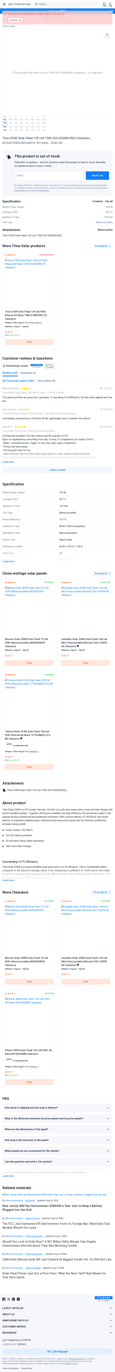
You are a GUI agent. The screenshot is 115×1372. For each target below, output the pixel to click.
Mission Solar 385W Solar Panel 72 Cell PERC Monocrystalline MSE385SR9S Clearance (26, 643)
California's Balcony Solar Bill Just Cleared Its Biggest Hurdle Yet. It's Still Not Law (56, 1259)
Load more (8, 462)
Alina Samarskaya (14, 1200)
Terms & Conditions (76, 1359)
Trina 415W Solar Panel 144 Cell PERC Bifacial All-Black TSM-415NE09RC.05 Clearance (26, 315)
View (29, 342)
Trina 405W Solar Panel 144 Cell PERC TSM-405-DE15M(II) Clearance (39, 413)
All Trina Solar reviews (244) (18, 380)
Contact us (68, 1364)
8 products (101, 573)
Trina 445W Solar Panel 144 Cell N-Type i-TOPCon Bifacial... (33, 392)
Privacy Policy (43, 191)
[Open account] (105, 4)
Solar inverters (33, 1218)
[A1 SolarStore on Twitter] (8, 1299)
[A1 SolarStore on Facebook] (3, 1299)
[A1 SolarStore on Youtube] (18, 1299)
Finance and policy (34, 1236)
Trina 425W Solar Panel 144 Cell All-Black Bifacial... (29, 431)
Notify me (97, 175)
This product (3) (46, 380)
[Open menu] (4, 4)
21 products (100, 892)
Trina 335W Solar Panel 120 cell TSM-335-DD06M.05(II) (32, 235)
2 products (101, 246)
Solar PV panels (33, 1268)
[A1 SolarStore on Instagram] (13, 1299)
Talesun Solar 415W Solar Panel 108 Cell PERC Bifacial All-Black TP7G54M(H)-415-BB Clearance (28, 735)
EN (48, 1351)
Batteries (30, 1200)
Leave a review (57, 469)
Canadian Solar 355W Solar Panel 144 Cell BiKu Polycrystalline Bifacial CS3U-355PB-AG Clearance (84, 643)
